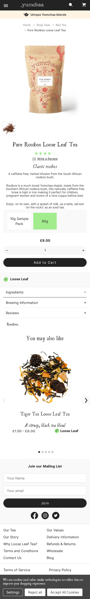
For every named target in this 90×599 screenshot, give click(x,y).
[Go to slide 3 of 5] (46, 452)
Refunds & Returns (61, 544)
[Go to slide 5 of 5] (52, 452)
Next (84, 398)
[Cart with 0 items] (83, 6)
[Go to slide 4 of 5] (49, 452)
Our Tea (9, 530)
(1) (34, 158)
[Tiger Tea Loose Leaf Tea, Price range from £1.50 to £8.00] (45, 376)
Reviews (12, 313)
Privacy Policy (60, 570)
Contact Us (12, 558)
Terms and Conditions (20, 551)
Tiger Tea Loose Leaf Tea (45, 413)
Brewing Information (22, 303)
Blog (50, 558)
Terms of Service (16, 570)
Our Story (11, 537)
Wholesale (55, 551)
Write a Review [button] (47, 158)
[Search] (71, 6)
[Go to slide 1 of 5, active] (39, 452)
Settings (12, 592)
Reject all (35, 592)
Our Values (55, 530)
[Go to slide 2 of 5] (42, 452)
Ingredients (14, 292)
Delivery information (63, 537)
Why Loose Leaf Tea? (20, 544)
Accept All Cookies (64, 592)
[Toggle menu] (6, 6)
